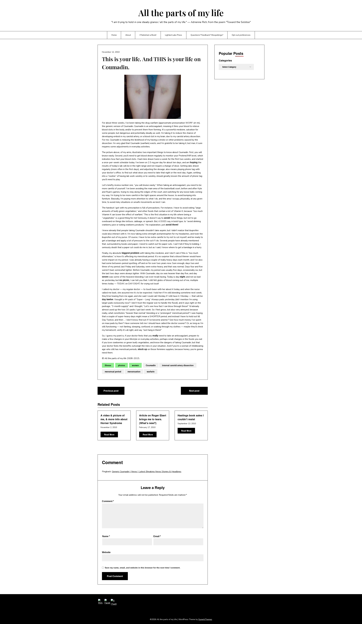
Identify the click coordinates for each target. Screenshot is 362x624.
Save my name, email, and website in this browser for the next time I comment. (142, 568)
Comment (108, 501)
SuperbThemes (205, 619)
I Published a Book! (147, 35)
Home (114, 35)
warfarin (151, 371)
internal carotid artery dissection (178, 365)
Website (106, 552)
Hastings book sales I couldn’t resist (191, 417)
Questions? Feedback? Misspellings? (207, 35)
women (135, 365)
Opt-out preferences (241, 35)
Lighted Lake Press (173, 35)
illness (108, 365)
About (128, 35)
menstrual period (113, 371)
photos (121, 365)
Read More (109, 434)
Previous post (111, 390)
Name (106, 536)
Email (157, 536)
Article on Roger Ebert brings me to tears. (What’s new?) (152, 419)
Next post (194, 390)
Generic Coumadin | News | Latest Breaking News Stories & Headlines (146, 471)
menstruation (134, 371)
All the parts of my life (181, 12)
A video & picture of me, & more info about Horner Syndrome (114, 419)
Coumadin (151, 365)
